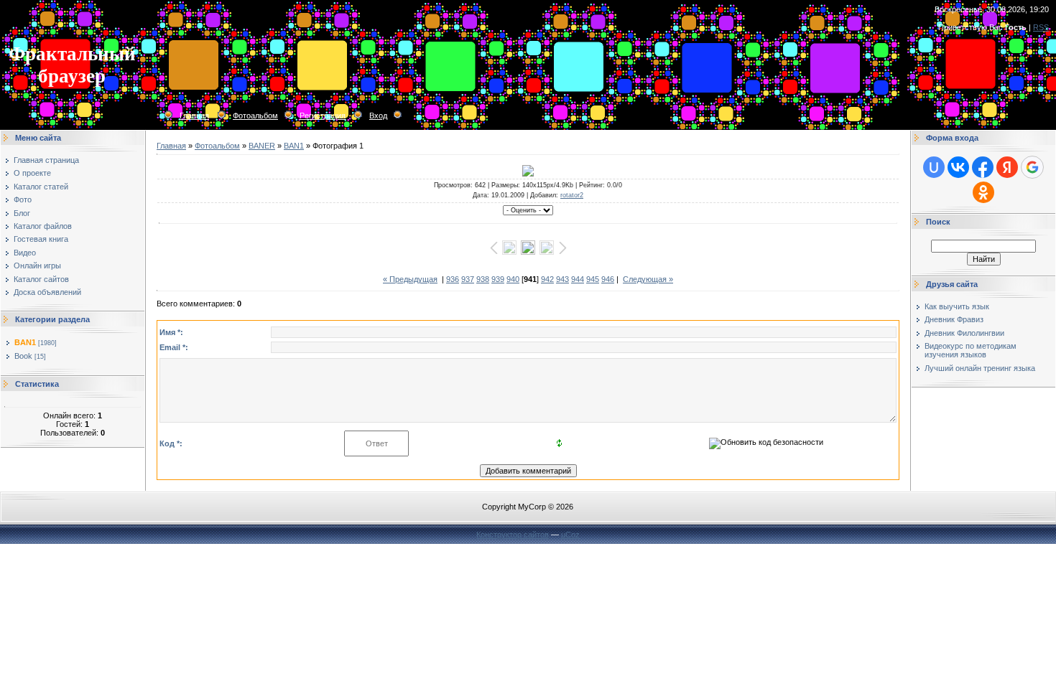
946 (607, 279)
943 (562, 279)
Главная (194, 115)
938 (482, 279)
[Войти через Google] (1032, 167)
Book (23, 356)
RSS (1041, 27)
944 (577, 279)
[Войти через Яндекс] (1007, 167)
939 (497, 279)
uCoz (570, 534)
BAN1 (25, 342)
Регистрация (323, 115)
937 (467, 279)
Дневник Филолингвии (964, 333)
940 (512, 279)
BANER (262, 145)
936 (452, 279)
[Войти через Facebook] (983, 167)
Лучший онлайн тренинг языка (980, 368)
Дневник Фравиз (954, 319)
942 (547, 279)
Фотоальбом (255, 115)
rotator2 (571, 195)
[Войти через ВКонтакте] (958, 167)
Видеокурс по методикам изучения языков (970, 350)
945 (592, 279)
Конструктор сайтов (512, 534)
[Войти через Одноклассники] (983, 192)
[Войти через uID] (934, 167)
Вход (378, 115)
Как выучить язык (957, 306)
